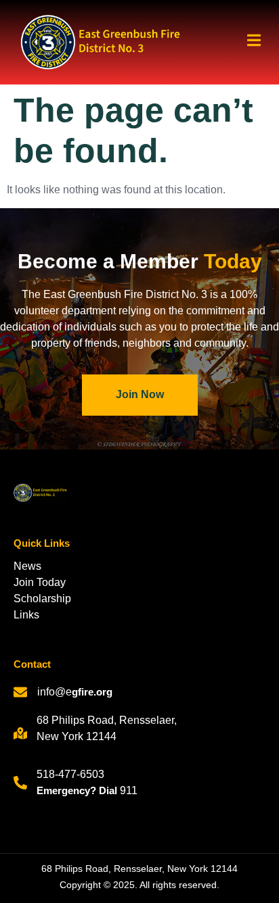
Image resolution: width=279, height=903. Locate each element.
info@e (54, 692)
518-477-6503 (70, 774)
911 (128, 790)
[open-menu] (249, 42)
